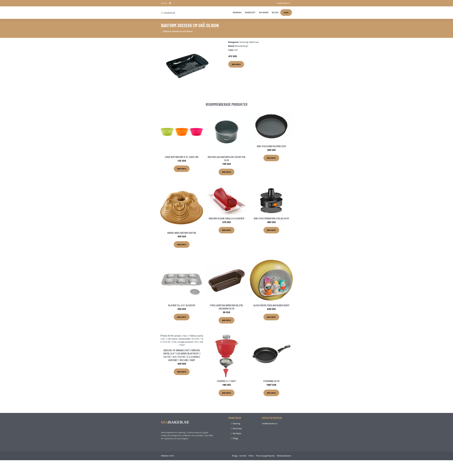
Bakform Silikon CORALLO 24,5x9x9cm (226, 218)
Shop (286, 12)
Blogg (275, 12)
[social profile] (170, 3)
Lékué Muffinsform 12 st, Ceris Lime (182, 156)
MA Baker (263, 12)
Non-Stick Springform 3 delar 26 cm (271, 218)
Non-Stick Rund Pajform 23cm (271, 146)
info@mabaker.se (283, 3)
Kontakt (242, 455)
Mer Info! (236, 64)
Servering (244, 42)
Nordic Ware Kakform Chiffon (181, 232)
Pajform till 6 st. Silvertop (181, 305)
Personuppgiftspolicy (265, 455)
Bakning (237, 12)
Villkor (251, 455)
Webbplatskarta (284, 455)
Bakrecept (250, 12)
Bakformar (254, 42)
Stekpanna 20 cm (271, 381)
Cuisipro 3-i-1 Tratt (226, 381)
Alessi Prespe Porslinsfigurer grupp (271, 305)
